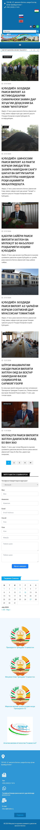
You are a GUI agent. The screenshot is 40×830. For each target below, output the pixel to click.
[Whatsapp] (37, 26)
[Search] (37, 31)
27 (30, 599)
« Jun (3, 610)
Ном (3, 527)
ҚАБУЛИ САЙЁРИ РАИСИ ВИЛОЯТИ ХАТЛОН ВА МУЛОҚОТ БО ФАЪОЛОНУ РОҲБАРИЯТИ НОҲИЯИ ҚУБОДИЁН (18, 243)
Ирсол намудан (20, 566)
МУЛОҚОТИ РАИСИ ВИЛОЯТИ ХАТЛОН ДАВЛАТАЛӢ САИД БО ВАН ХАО (20, 439)
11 (20, 592)
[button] (20, 45)
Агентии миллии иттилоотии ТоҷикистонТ (20, 743)
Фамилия (5, 499)
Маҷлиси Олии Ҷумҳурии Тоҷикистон (20, 677)
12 (25, 592)
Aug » (8, 610)
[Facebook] (30, 26)
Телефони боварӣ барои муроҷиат (15, 481)
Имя (3, 490)
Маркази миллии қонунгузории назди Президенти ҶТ (20, 707)
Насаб (4, 518)
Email (3, 509)
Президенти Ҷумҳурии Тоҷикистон (20, 647)
